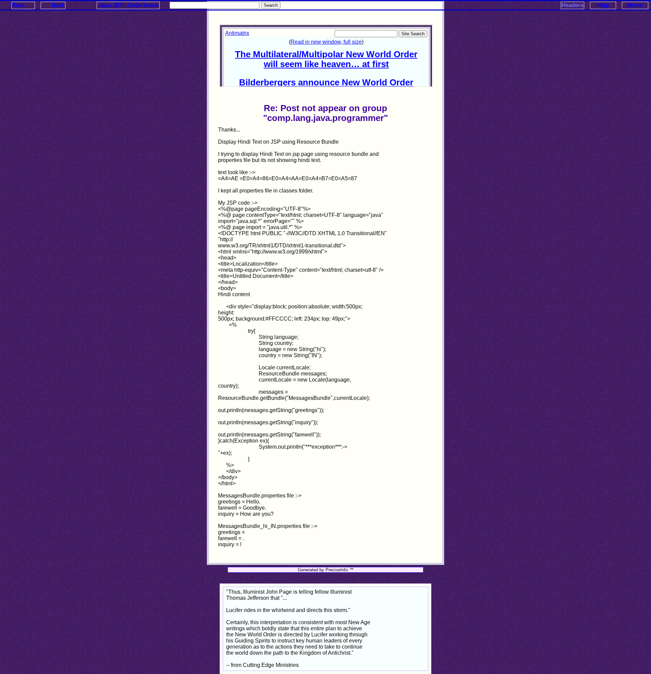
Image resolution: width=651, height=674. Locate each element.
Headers (572, 5)
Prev (18, 5)
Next (58, 5)
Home (635, 5)
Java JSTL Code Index (128, 5)
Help (603, 5)
